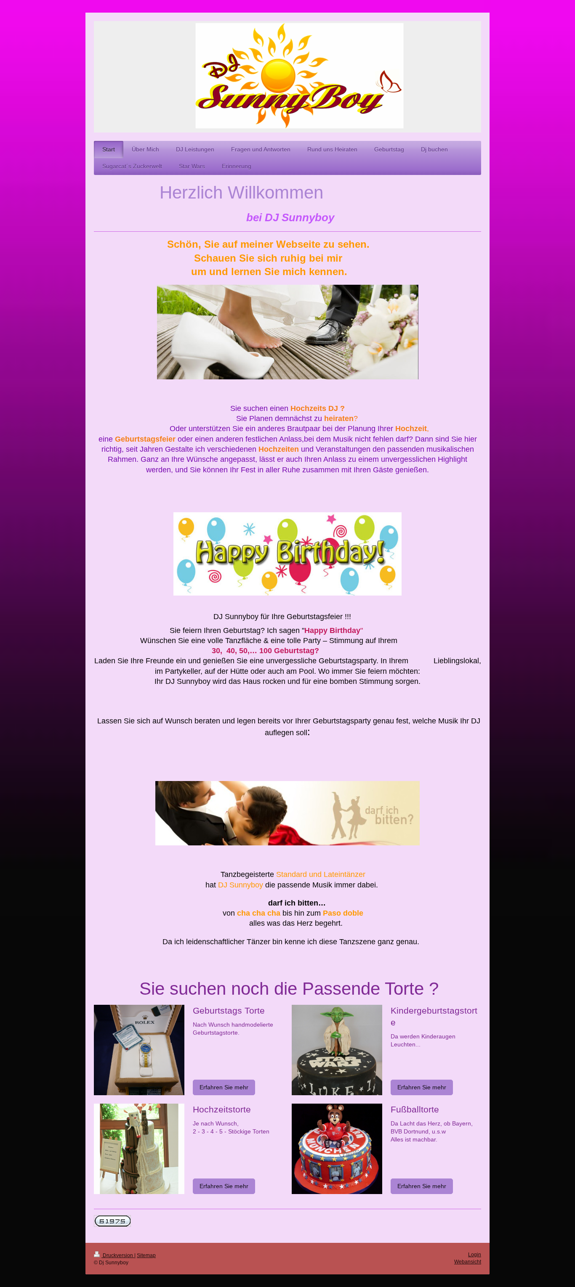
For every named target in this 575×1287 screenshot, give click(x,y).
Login (474, 1255)
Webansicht (467, 1262)
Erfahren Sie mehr (224, 1087)
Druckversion (117, 1255)
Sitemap (146, 1255)
